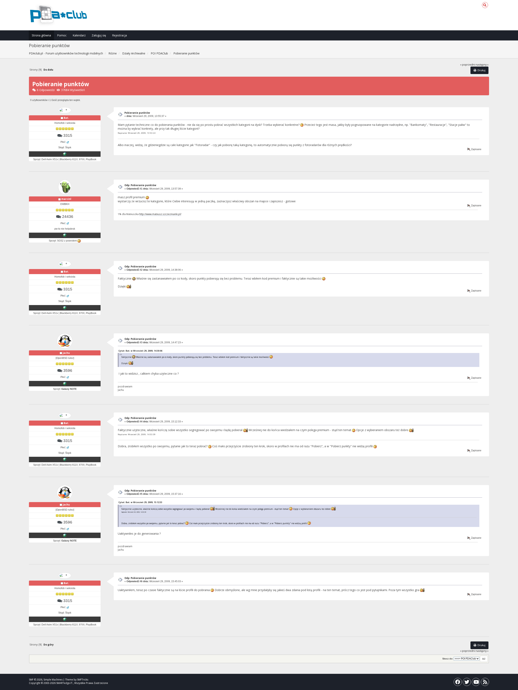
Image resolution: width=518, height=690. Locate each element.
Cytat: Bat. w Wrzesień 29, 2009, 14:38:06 (140, 350)
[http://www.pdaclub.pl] (64, 383)
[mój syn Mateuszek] (64, 235)
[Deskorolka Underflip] (64, 154)
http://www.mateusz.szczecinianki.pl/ (160, 214)
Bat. (66, 118)
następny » (482, 64)
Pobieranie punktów (137, 112)
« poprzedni (467, 64)
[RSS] (485, 683)
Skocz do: (447, 658)
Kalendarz (79, 35)
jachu (66, 353)
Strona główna (41, 35)
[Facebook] (458, 683)
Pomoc (62, 35)
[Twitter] (467, 683)
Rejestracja (119, 35)
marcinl (66, 199)
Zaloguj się (99, 35)
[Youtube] (476, 683)
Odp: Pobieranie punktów (140, 185)
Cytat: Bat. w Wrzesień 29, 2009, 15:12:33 (140, 502)
